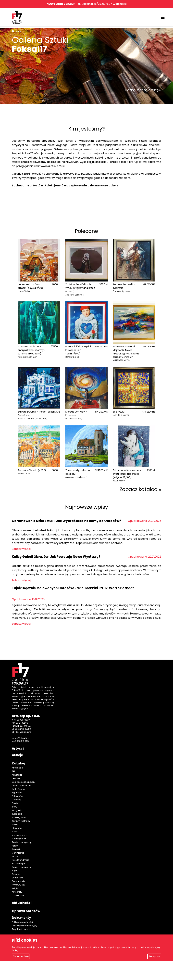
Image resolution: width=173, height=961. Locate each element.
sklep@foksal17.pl (21, 738)
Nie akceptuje (21, 956)
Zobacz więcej (21, 549)
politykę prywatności (120, 947)
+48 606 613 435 (20, 741)
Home (18, 31)
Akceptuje (154, 956)
